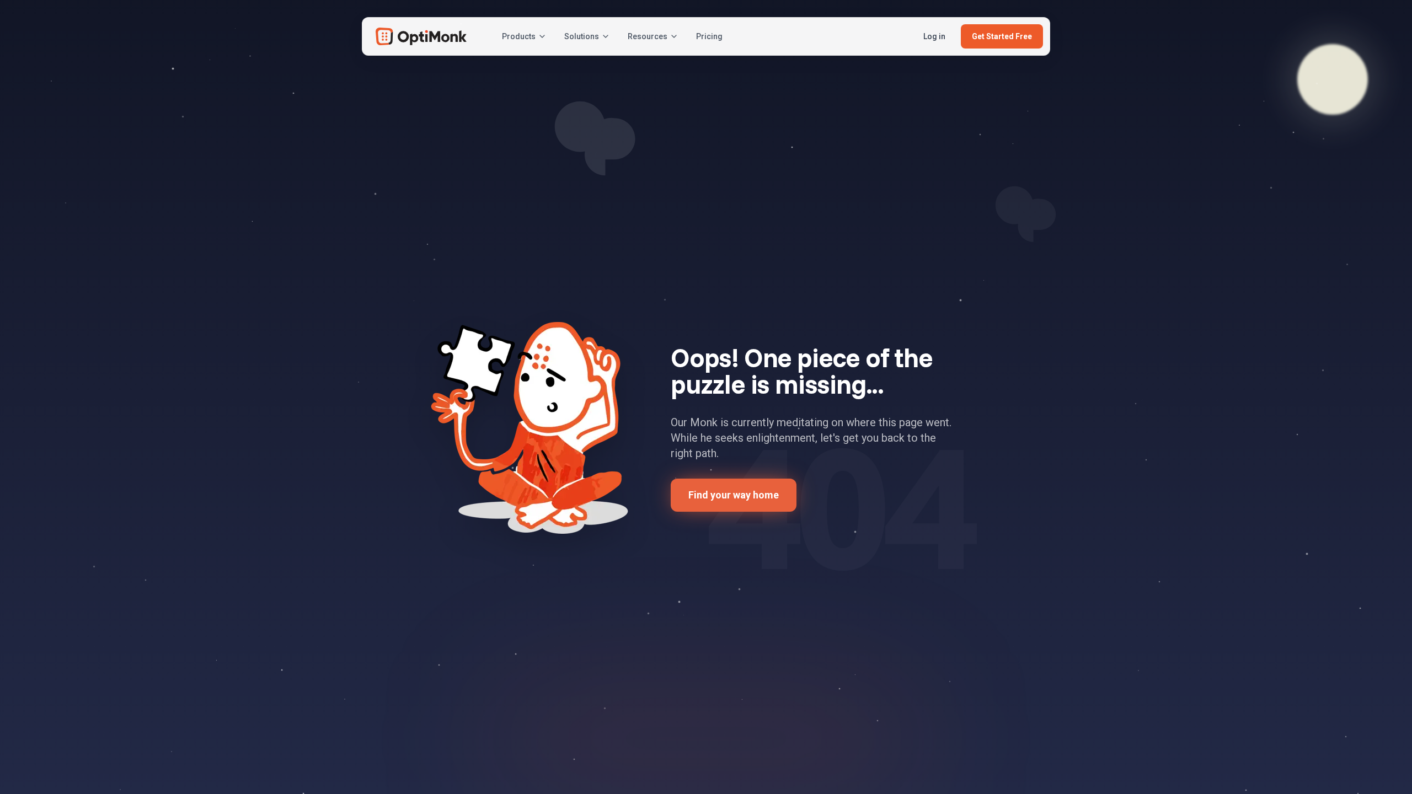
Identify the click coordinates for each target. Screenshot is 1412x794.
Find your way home (733, 495)
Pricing (709, 36)
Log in (934, 36)
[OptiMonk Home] (421, 36)
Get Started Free (1002, 36)
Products (519, 36)
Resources (647, 36)
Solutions (581, 36)
